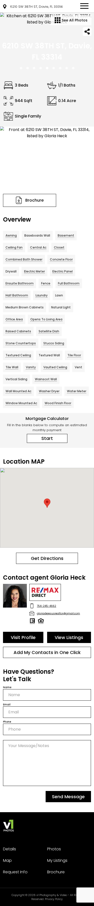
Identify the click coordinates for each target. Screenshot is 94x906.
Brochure (56, 872)
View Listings (69, 637)
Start (47, 438)
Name (7, 687)
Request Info (15, 872)
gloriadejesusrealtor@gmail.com (58, 613)
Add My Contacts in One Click (47, 652)
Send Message (68, 796)
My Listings (57, 860)
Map (7, 860)
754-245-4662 (46, 606)
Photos (54, 849)
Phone (7, 722)
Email (7, 704)
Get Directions (47, 558)
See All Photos (74, 20)
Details (9, 849)
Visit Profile (23, 637)
